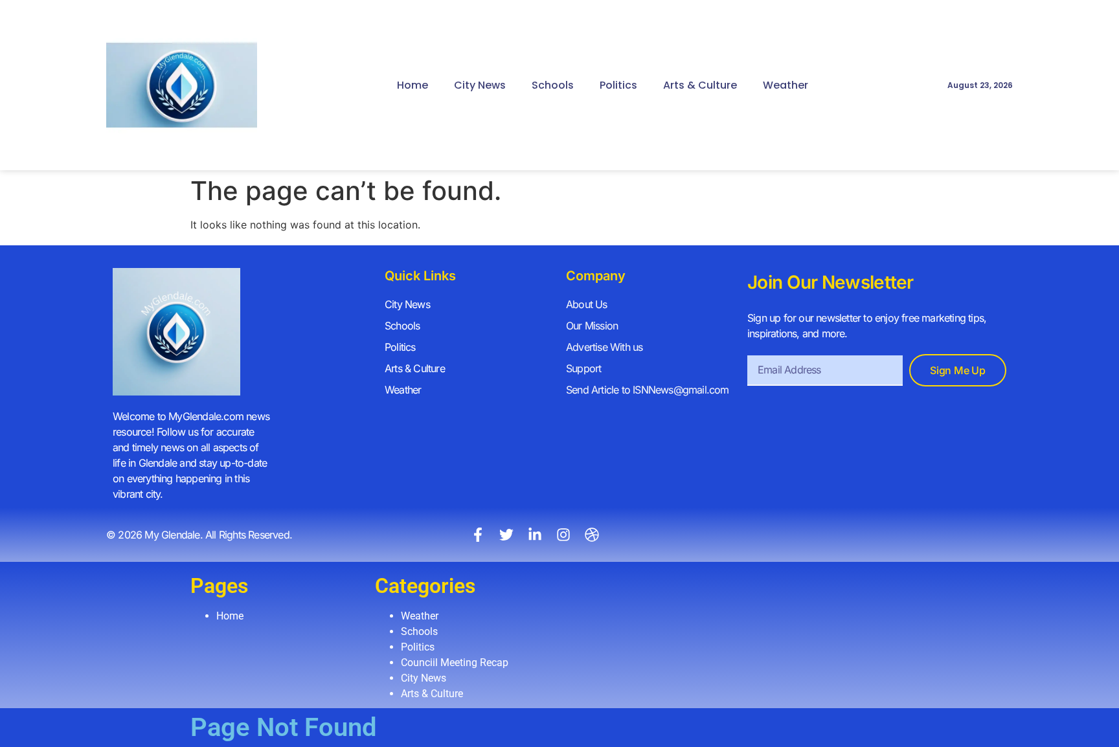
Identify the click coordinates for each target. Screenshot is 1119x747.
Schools (553, 85)
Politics (618, 85)
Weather (785, 85)
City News (480, 85)
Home (412, 85)
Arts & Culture (700, 85)
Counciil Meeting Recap (454, 662)
